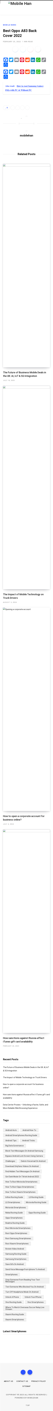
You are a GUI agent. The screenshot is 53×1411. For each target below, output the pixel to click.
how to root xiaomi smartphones (20, 1192)
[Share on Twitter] (23, 49)
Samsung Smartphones (15, 1259)
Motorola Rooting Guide (36, 1202)
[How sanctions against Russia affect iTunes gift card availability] (26, 931)
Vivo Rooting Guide (13, 1302)
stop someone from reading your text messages (22, 1281)
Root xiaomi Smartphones (17, 1244)
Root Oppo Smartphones (16, 1233)
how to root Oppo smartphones (19, 1187)
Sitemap (26, 1386)
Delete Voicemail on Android (33, 1161)
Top (27, 1405)
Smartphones (11, 1274)
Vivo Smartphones (35, 1302)
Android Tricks (28, 1140)
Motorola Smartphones (15, 1207)
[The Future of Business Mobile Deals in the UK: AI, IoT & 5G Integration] (26, 265)
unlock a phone (12, 1297)
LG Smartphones (12, 1202)
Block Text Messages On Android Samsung (24, 1151)
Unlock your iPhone (33, 1297)
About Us (8, 1381)
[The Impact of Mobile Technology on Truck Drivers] (26, 487)
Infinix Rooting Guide (14, 1197)
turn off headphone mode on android (21, 1292)
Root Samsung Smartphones (18, 1238)
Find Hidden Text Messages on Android (22, 1171)
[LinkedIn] (22, 108)
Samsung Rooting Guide (15, 1254)
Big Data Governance (14, 1146)
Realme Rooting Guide (15, 1223)
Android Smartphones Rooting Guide (21, 1135)
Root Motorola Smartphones (17, 1228)
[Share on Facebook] (15, 49)
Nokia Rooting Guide (14, 1213)
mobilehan (26, 135)
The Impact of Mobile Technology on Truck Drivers (25, 1077)
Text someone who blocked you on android (24, 1287)
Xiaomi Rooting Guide (14, 1314)
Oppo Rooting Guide (37, 1213)
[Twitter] (23, 1372)
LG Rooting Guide (36, 1197)
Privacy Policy (38, 1381)
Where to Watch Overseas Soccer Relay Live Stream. (24, 1308)
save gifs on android (14, 1264)
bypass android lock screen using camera (24, 1156)
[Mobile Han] (28, 7)
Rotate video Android (14, 1249)
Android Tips (10, 1140)
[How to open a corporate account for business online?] (26, 709)
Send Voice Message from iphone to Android (25, 1269)
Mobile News (9, 25)
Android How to (29, 1130)
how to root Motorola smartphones (21, 1182)
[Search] (47, 8)
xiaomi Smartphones (14, 1319)
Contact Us (22, 1381)
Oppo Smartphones (14, 1218)
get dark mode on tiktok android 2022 (22, 1177)
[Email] (38, 49)
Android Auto (11, 1130)
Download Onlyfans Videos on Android (22, 1166)
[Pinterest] (30, 49)
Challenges (10, 1161)
